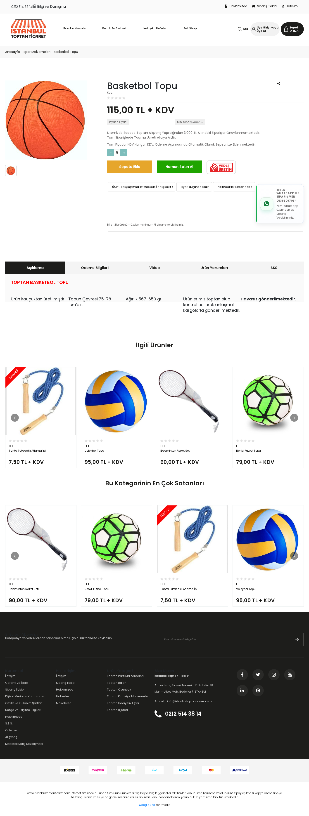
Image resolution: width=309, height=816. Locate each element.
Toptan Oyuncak (119, 689)
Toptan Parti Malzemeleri (125, 676)
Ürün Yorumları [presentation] (214, 267)
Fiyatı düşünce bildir (194, 187)
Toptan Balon (116, 683)
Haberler (62, 696)
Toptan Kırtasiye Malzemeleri (128, 696)
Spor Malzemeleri (37, 51)
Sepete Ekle (129, 166)
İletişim (292, 6)
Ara (245, 29)
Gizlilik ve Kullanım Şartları (24, 703)
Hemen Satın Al (179, 166)
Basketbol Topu (66, 51)
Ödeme (11, 730)
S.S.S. (9, 723)
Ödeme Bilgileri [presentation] (95, 267)
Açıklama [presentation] (35, 267)
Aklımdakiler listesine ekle (234, 187)
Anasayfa (12, 51)
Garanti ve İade (16, 683)
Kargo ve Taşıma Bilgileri (23, 710)
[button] (15, 418)
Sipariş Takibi (267, 6)
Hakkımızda (238, 6)
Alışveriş (11, 737)
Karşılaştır (164, 187)
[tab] (35, 268)
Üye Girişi (263, 27)
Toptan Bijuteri (117, 710)
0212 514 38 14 (22, 7)
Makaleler (63, 703)
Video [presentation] (154, 267)
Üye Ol (261, 31)
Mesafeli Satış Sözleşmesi (24, 744)
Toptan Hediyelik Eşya (123, 703)
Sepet (293, 27)
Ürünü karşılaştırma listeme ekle (132, 187)
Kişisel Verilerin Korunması (24, 696)
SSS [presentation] (274, 267)
